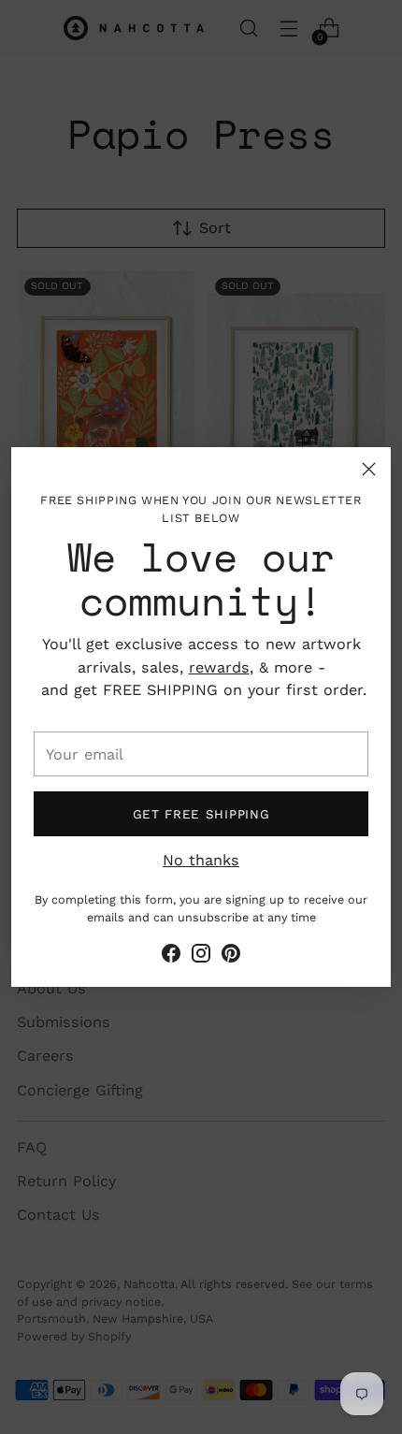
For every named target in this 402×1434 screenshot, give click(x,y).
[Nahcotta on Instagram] (201, 956)
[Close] (368, 469)
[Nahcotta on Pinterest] (231, 956)
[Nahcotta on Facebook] (171, 956)
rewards (219, 667)
